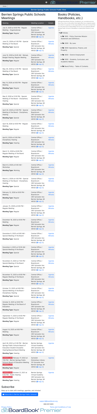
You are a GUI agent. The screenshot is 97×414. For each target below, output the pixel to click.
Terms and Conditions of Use (60, 407)
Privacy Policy (6, 407)
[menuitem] (46, 2)
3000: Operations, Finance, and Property (74, 49)
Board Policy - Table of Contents (76, 66)
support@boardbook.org (48, 401)
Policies (65, 33)
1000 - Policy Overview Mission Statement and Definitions (74, 37)
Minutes (51, 44)
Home (4, 6)
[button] (46, 2)
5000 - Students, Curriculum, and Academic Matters (74, 60)
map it (40, 37)
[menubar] (48, 2)
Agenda (51, 28)
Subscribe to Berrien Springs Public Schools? (20, 394)
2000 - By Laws (70, 43)
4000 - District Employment (74, 55)
